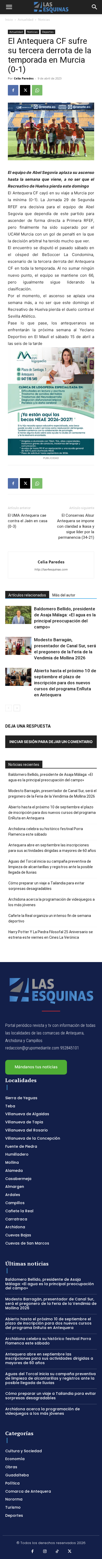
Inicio (9, 19)
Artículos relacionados (27, 595)
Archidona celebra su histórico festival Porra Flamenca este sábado (45, 831)
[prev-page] (8, 708)
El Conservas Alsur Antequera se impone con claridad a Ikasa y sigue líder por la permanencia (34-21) (75, 526)
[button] (9, 7)
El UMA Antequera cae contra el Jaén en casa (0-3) (27, 521)
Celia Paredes (23, 78)
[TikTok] (57, 1552)
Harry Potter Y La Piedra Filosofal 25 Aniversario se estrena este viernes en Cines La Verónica (50, 934)
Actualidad (25, 19)
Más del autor (63, 595)
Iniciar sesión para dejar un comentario (51, 741)
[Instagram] (45, 1552)
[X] (25, 90)
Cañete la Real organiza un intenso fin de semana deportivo (49, 918)
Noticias (44, 19)
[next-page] (17, 708)
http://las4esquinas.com (51, 569)
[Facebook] (13, 90)
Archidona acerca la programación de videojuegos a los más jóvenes (51, 902)
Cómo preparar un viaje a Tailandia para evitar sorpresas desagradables (46, 886)
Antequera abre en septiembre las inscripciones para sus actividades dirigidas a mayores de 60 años (52, 848)
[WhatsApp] (37, 90)
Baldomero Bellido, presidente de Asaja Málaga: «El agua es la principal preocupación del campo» (50, 777)
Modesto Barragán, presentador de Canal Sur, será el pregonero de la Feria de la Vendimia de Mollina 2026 (52, 793)
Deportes (48, 32)
